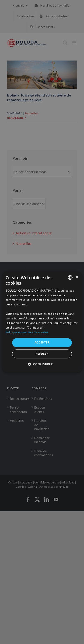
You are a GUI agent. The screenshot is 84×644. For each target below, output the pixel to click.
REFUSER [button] (42, 354)
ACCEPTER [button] (42, 342)
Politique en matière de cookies (27, 332)
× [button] (76, 277)
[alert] (42, 322)
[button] (42, 364)
